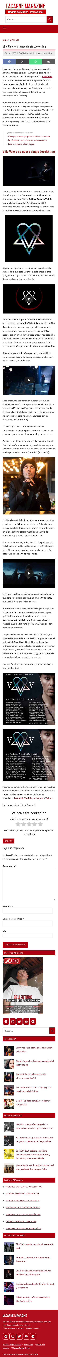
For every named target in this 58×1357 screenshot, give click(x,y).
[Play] (29, 299)
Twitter (48, 798)
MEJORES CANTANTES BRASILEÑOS (23, 1228)
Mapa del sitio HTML (20, 1348)
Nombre (8, 906)
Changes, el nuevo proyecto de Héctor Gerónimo (29, 136)
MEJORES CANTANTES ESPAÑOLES (23, 1214)
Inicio (5, 39)
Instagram (38, 798)
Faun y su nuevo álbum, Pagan (21, 143)
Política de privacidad (12, 1344)
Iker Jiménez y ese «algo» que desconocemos (27, 140)
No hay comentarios (43, 53)
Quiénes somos (32, 1328)
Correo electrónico (13, 918)
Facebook (18, 798)
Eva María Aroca (25, 53)
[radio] (18, 824)
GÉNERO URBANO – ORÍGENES (21, 1221)
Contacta (8, 1328)
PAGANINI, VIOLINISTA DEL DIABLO (23, 1207)
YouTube (28, 798)
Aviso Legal (28, 1344)
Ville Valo (47, 76)
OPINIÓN (14, 39)
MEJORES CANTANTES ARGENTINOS (24, 1186)
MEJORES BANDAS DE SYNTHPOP (22, 1200)
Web (5, 931)
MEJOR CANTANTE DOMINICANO (22, 1193)
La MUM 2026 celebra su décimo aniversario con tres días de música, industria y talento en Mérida (33, 1154)
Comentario (9, 865)
